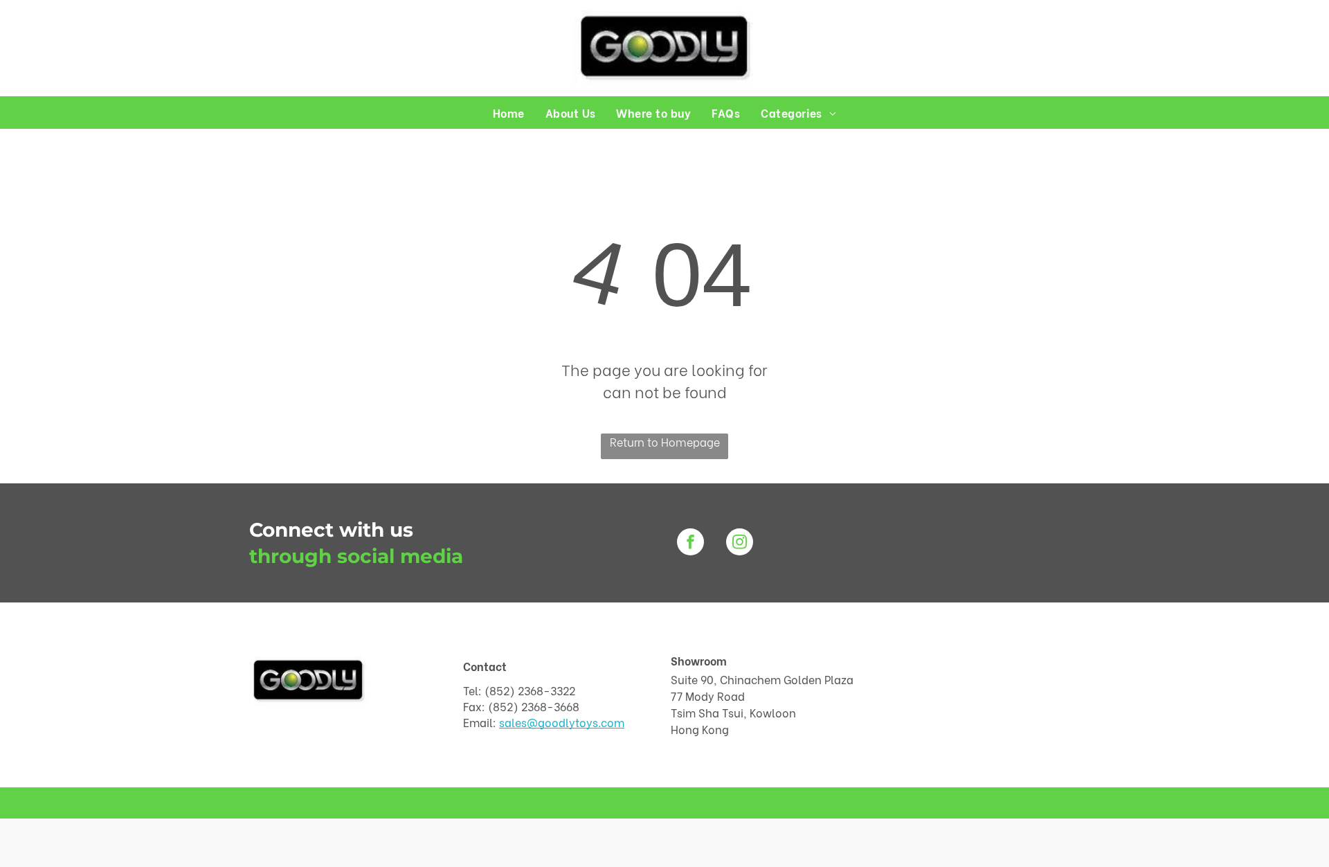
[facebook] (690, 543)
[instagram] (739, 543)
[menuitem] (508, 112)
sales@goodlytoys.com (561, 722)
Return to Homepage (665, 441)
